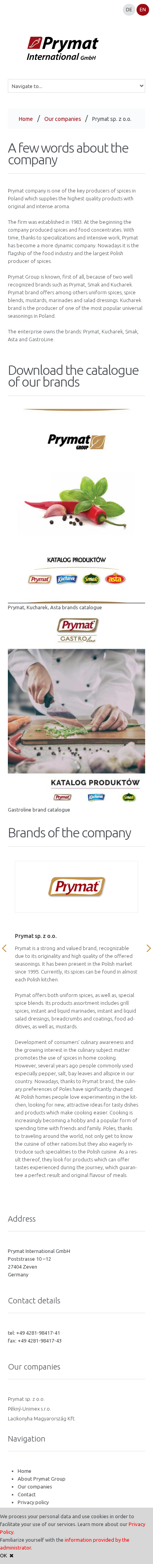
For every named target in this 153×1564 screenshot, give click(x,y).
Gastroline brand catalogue (39, 809)
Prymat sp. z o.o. (26, 1399)
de (129, 9)
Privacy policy (33, 1502)
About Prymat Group (42, 1478)
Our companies (62, 119)
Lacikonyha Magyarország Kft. (42, 1418)
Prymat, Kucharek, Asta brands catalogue (55, 607)
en (143, 9)
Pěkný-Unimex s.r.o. (29, 1408)
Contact (27, 1494)
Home (26, 119)
